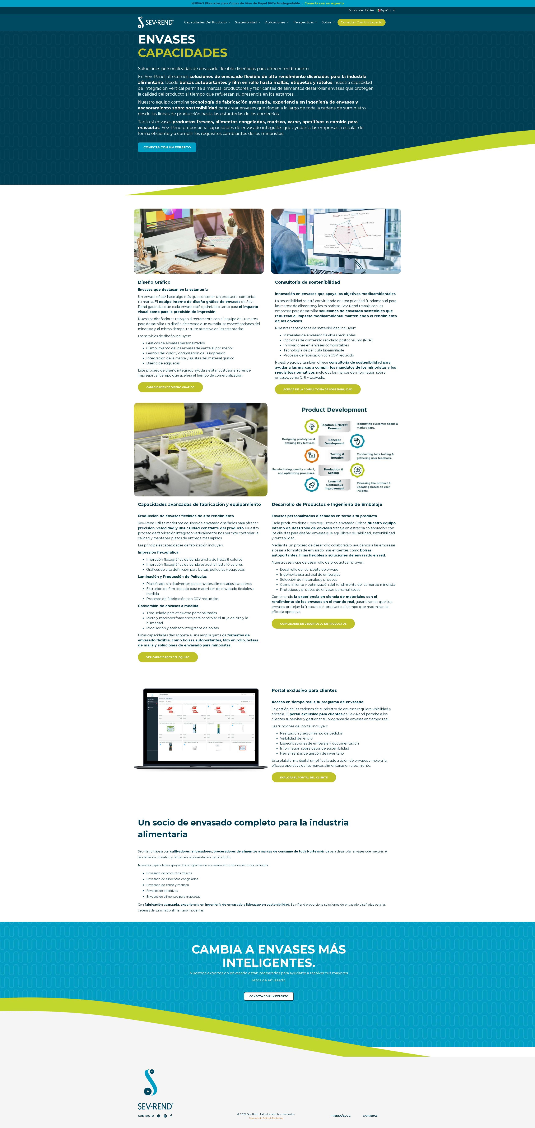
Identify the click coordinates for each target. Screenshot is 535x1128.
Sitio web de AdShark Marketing (266, 1118)
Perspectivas (304, 22)
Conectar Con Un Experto (361, 22)
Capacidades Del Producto (206, 22)
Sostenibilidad (246, 22)
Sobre (327, 22)
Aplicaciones (275, 22)
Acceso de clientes (361, 10)
